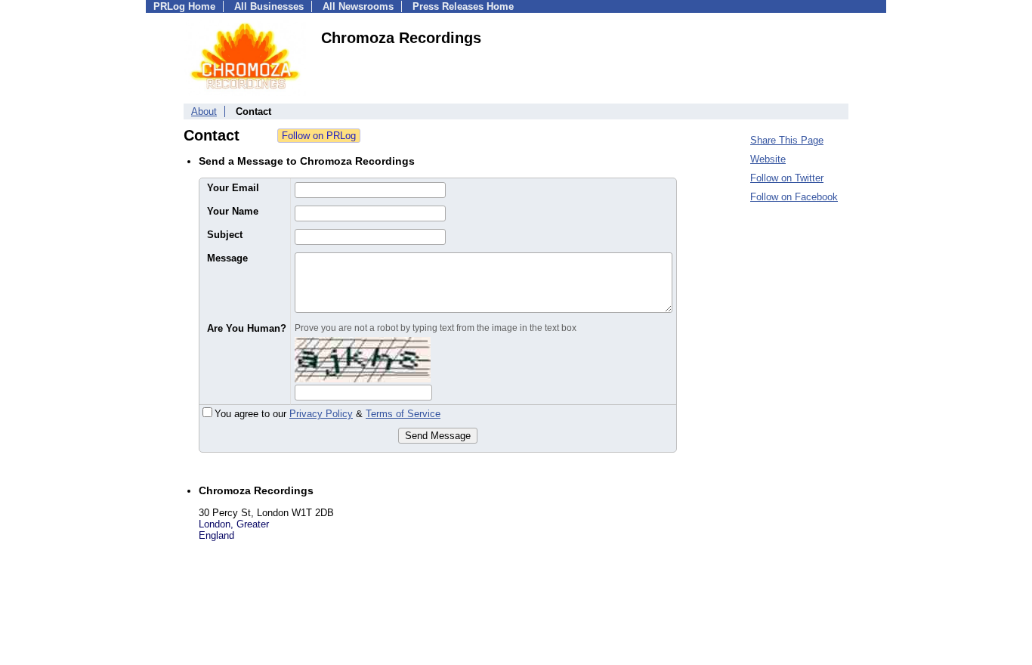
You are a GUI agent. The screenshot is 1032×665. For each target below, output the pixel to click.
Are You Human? (246, 328)
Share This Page (786, 140)
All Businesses (269, 6)
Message (227, 258)
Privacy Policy (321, 413)
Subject (225, 234)
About (204, 111)
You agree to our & (327, 413)
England (216, 535)
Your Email (233, 187)
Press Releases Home (463, 6)
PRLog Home (184, 6)
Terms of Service (403, 413)
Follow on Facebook (794, 197)
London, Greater (234, 524)
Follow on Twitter (786, 178)
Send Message (438, 435)
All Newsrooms (358, 6)
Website (768, 159)
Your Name (232, 211)
